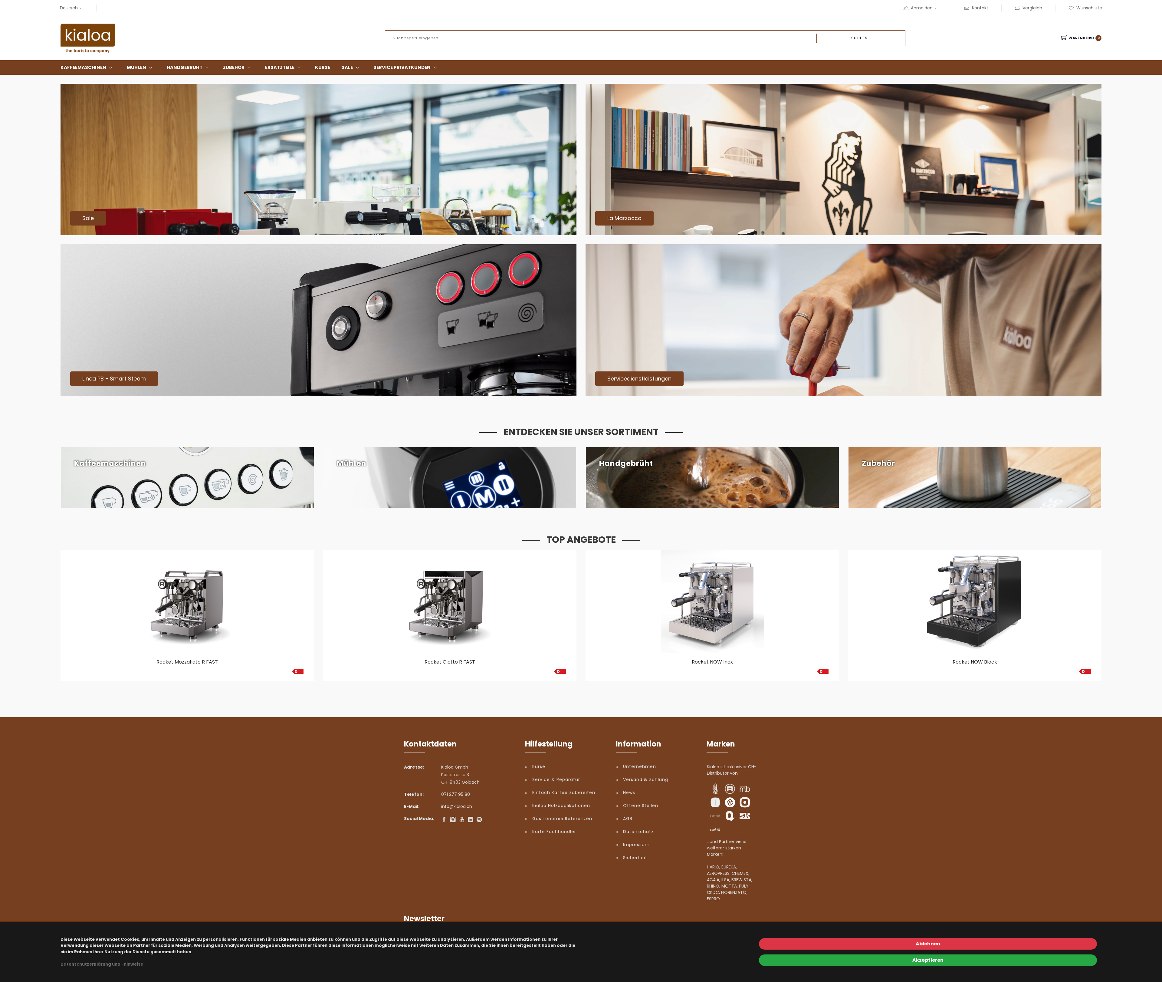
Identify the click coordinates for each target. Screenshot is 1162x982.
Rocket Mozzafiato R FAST (187, 661)
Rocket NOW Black (975, 661)
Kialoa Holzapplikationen (561, 805)
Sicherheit (635, 858)
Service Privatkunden (402, 67)
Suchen (859, 38)
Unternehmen (639, 766)
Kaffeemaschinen (83, 67)
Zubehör (234, 67)
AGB (627, 819)
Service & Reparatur (556, 779)
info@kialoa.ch (456, 806)
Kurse (322, 67)
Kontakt (980, 8)
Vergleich (1032, 8)
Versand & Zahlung (645, 779)
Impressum (636, 845)
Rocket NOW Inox (712, 661)
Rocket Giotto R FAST (450, 661)
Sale (347, 67)
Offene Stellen (640, 805)
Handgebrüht (184, 67)
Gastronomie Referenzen (562, 819)
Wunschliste (1089, 8)
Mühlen (136, 67)
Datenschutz (638, 832)
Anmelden (922, 8)
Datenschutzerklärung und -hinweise (102, 964)
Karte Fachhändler (554, 832)
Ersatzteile (279, 67)
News (629, 792)
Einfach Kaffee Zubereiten (563, 792)
